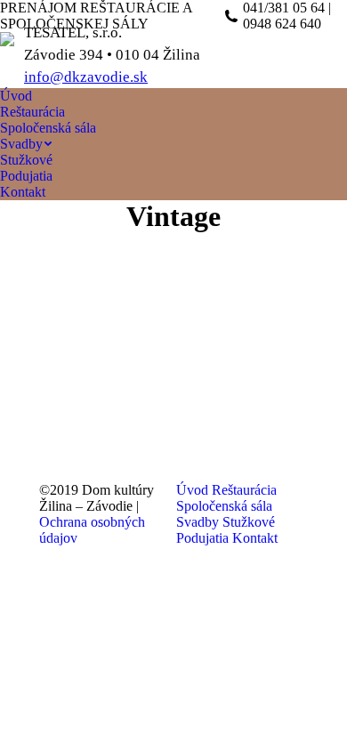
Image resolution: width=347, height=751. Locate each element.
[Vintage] (173, 353)
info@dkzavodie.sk (86, 77)
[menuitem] (16, 96)
